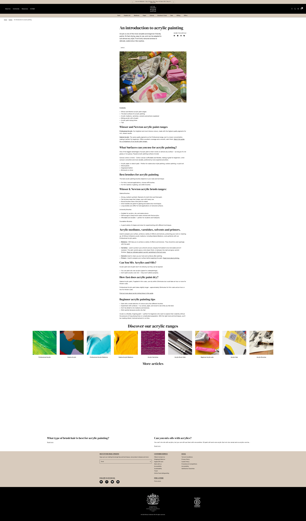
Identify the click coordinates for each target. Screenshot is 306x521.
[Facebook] (101, 481)
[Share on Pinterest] (181, 36)
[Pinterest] (118, 481)
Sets (171, 15)
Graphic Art (127, 15)
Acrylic (123, 47)
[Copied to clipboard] (184, 36)
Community (16, 9)
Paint (118, 15)
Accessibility (157, 466)
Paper (144, 15)
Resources (25, 9)
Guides (10, 19)
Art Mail (32, 9)
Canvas (152, 15)
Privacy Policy (186, 459)
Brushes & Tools (162, 15)
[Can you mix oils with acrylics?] (206, 401)
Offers (185, 15)
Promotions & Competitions (189, 464)
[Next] (173, 2)
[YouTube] (112, 481)
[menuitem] (8, 9)
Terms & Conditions (187, 457)
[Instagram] (106, 481)
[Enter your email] (150, 461)
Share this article (180, 33)
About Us (7, 9)
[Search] (295, 9)
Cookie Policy (185, 461)
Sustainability (158, 468)
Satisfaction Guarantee (188, 468)
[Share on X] (178, 36)
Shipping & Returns (159, 459)
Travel (156, 471)
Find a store (157, 481)
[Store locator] (298, 9)
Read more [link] (50, 442)
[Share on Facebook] (175, 36)
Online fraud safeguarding (161, 473)
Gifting (178, 15)
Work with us (158, 464)
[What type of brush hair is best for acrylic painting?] (99, 401)
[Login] (291, 9)
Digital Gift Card (158, 461)
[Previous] (132, 2)
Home (5, 19)
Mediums (136, 15)
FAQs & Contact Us (159, 457)
